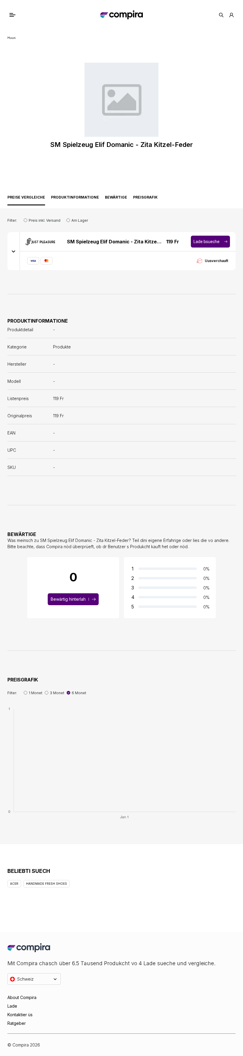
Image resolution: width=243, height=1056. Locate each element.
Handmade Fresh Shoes (46, 883)
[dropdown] (14, 251)
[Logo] (121, 14)
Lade (12, 1006)
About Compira (21, 997)
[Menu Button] (18, 14)
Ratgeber (16, 1023)
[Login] (231, 15)
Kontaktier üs (20, 1014)
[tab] (26, 198)
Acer (14, 883)
